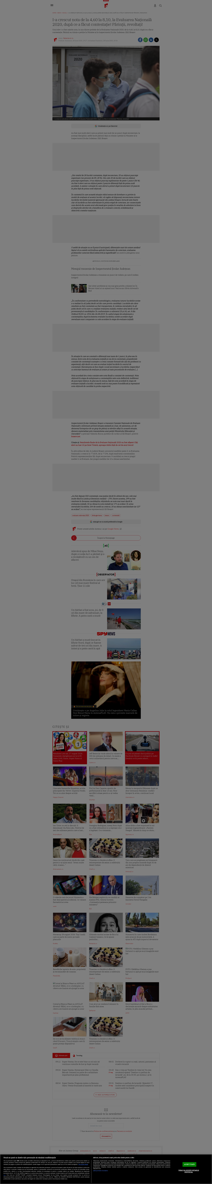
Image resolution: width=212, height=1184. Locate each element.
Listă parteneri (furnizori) (100, 1170)
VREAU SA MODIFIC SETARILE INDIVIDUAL (188, 1171)
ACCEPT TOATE (189, 1164)
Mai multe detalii (83, 1164)
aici (5, 1175)
